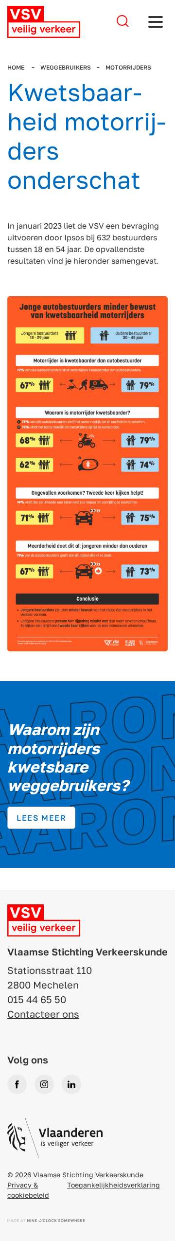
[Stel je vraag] (123, 21)
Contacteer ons (43, 1014)
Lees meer (41, 818)
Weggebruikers (65, 67)
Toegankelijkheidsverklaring (113, 1185)
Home (16, 67)
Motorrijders (128, 67)
